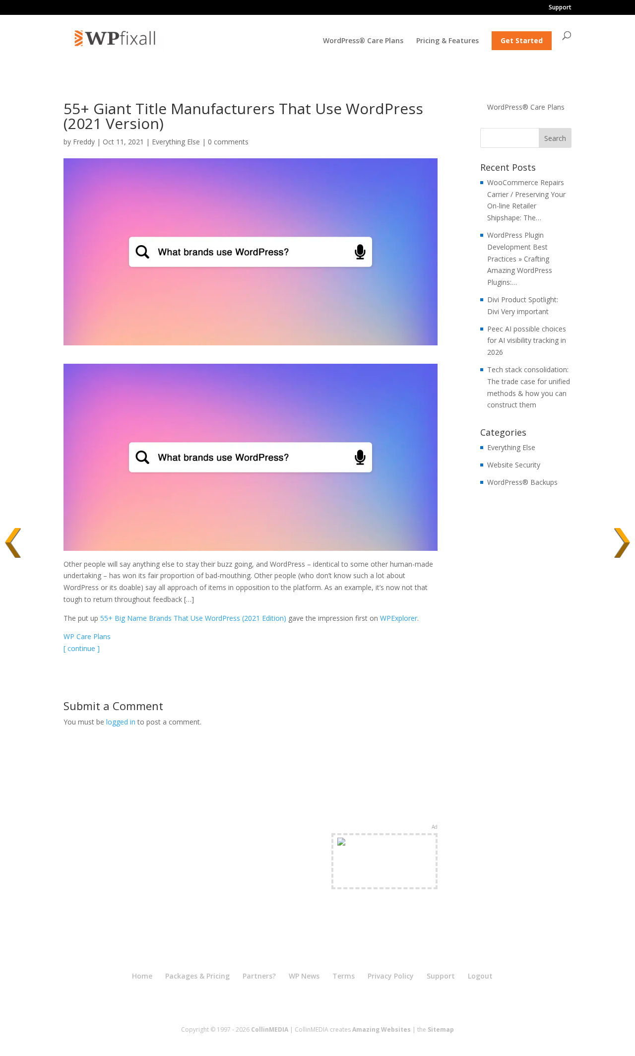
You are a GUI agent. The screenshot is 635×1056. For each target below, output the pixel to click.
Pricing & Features (447, 41)
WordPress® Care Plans (363, 41)
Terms (343, 976)
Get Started (522, 40)
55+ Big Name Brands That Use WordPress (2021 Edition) (193, 618)
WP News (304, 976)
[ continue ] (82, 648)
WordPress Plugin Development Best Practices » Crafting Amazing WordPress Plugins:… (519, 258)
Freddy (84, 141)
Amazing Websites (381, 1029)
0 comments (228, 141)
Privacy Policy (391, 976)
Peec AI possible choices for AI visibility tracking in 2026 (526, 340)
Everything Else (176, 141)
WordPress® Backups (522, 482)
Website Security (513, 464)
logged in (120, 721)
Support (560, 7)
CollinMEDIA (269, 1029)
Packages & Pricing (197, 976)
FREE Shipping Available (385, 878)
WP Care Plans (87, 636)
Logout (480, 976)
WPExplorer (398, 618)
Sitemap (441, 1029)
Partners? (259, 976)
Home (142, 976)
